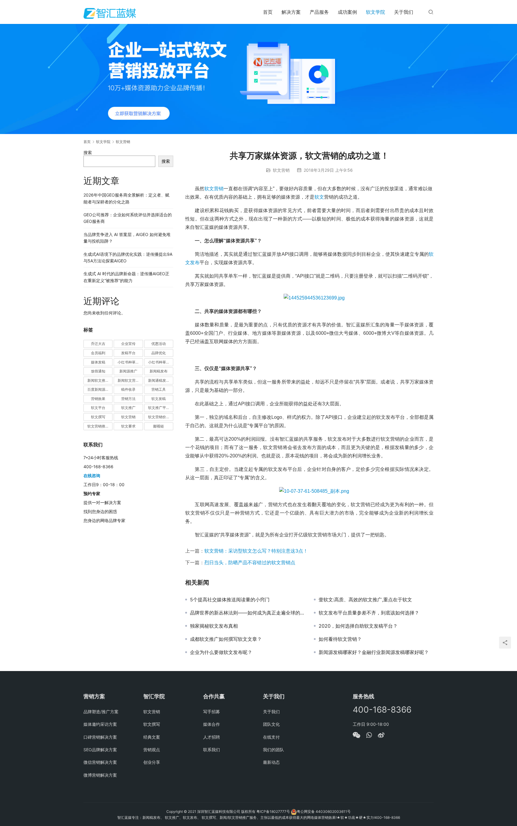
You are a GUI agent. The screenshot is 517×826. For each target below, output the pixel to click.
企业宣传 (128, 343)
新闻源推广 (128, 371)
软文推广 (128, 407)
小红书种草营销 (160, 362)
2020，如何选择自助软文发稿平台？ (358, 626)
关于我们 (403, 12)
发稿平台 (128, 353)
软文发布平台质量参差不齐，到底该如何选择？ (369, 612)
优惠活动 (158, 343)
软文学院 (375, 12)
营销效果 (98, 398)
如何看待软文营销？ (340, 639)
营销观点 (151, 749)
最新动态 (271, 762)
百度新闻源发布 (99, 389)
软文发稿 (158, 398)
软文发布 (190, 817)
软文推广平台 (159, 407)
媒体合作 (211, 724)
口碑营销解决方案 (100, 737)
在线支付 (271, 737)
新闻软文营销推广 (130, 380)
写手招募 (211, 711)
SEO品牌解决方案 (100, 749)
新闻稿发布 (159, 371)
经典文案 (151, 737)
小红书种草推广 (130, 362)
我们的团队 (273, 749)
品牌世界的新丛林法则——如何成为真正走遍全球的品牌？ (247, 612)
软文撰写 (98, 417)
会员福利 (98, 353)
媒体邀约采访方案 (100, 724)
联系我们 (211, 749)
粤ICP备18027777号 (273, 811)
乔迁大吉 (98, 343)
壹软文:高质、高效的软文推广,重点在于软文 (365, 599)
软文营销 (281, 170)
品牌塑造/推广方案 (100, 711)
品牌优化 (158, 353)
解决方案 (291, 12)
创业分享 (151, 762)
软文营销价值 (159, 417)
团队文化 (271, 724)
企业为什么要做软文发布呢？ (221, 652)
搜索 (87, 152)
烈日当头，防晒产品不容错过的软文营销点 (249, 562)
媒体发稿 (98, 362)
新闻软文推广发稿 (99, 380)
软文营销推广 (98, 426)
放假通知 (98, 371)
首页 (268, 12)
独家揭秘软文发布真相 (214, 626)
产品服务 (319, 12)
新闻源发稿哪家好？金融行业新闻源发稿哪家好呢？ (374, 652)
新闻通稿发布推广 (160, 380)
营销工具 (158, 389)
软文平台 (98, 407)
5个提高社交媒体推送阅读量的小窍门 (230, 599)
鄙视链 (158, 426)
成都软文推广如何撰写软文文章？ (226, 639)
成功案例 (347, 12)
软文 (319, 197)
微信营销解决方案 (100, 762)
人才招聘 (211, 737)
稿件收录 (128, 389)
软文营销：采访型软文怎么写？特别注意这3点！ (256, 551)
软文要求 (128, 426)
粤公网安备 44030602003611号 (324, 811)
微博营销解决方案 (100, 775)
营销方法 (128, 398)
